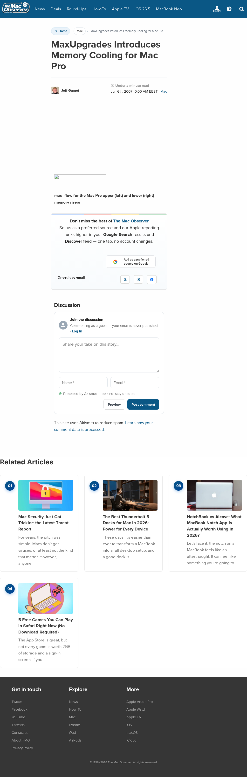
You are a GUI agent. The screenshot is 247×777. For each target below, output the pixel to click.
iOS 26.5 (142, 9)
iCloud (131, 740)
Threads (18, 724)
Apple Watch (136, 709)
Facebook (19, 709)
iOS (129, 724)
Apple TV (120, 9)
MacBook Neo (169, 9)
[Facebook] (152, 279)
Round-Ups (77, 9)
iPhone (74, 724)
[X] (125, 279)
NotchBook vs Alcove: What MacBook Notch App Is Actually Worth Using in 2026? (214, 525)
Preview (114, 404)
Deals (56, 9)
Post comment (143, 404)
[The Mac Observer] (16, 9)
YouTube (18, 717)
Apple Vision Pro (139, 701)
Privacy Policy (22, 747)
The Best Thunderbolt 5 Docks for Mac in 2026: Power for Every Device (126, 522)
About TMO (21, 740)
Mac (79, 31)
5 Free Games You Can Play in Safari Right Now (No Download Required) (45, 625)
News (40, 9)
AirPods (75, 740)
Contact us (20, 732)
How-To (99, 9)
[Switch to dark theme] (229, 9)
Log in (77, 331)
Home (63, 31)
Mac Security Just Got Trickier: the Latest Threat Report (43, 522)
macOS (132, 732)
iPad (72, 732)
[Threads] (138, 279)
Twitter (17, 701)
